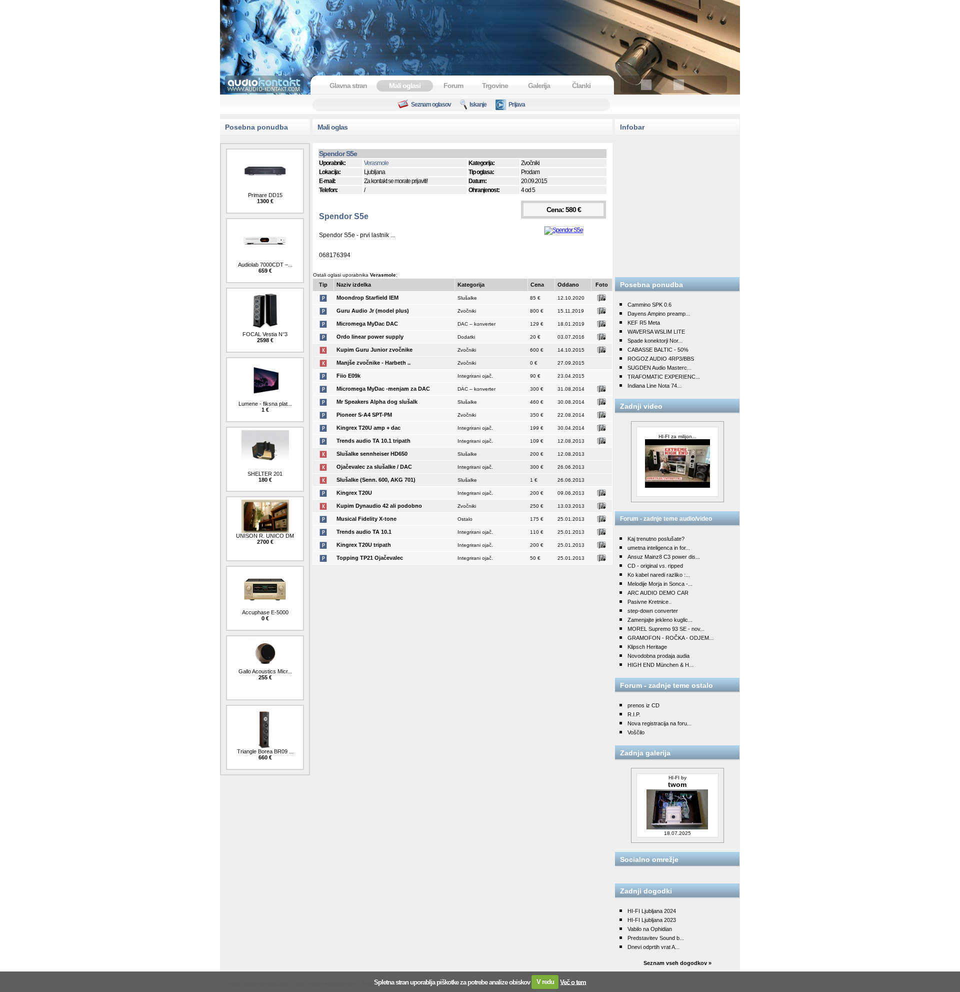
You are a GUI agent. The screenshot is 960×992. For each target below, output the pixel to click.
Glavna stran (348, 86)
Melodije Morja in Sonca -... (660, 584)
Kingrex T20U (354, 493)
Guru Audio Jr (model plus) (372, 311)
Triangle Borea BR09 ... (265, 751)
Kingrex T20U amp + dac (368, 428)
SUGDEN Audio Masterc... (660, 368)
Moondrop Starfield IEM (367, 298)
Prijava (516, 104)
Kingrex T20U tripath (363, 545)
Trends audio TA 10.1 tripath (373, 441)
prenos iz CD (644, 705)
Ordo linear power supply (370, 337)
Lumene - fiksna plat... (265, 404)
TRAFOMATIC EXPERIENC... (664, 377)
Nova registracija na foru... (660, 723)
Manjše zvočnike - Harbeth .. (373, 363)
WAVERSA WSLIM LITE (656, 332)
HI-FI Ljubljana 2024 (652, 911)
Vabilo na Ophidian (650, 929)
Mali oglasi (404, 86)
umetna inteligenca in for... (659, 548)
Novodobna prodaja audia (659, 656)
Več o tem (573, 981)
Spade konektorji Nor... (655, 341)
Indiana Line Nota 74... (655, 386)
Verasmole (376, 163)
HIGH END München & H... (661, 665)
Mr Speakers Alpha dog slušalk (377, 402)
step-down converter (653, 611)
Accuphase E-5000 (265, 612)
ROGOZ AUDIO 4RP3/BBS (661, 359)
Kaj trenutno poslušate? (656, 539)
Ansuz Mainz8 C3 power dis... (664, 557)
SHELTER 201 (265, 474)
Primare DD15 (265, 195)
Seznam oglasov (431, 104)
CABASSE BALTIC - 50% (658, 350)
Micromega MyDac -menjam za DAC (383, 389)
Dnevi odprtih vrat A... (654, 947)
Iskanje (478, 104)
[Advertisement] (480, 32)
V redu (545, 981)
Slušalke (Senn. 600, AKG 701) (376, 480)
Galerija (539, 86)
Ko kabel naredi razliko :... (659, 575)
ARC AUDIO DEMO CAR (658, 593)
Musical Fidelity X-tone (366, 519)
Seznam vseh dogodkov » (678, 963)
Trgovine (495, 86)
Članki (581, 86)
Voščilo (636, 732)
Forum (453, 86)
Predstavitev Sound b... (656, 938)
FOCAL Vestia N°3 (265, 334)
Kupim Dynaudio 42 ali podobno (379, 506)
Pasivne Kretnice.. (650, 602)
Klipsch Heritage (647, 647)
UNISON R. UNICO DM (265, 536)
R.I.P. (634, 714)
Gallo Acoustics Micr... (265, 671)
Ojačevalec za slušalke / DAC (374, 467)
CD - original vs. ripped (655, 566)
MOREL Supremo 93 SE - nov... (666, 629)
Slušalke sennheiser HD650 (372, 454)
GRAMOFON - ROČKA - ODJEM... (671, 638)
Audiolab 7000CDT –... (265, 265)
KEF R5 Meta (644, 323)
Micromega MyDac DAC (367, 324)
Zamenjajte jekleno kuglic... (660, 620)
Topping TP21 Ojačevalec (369, 558)
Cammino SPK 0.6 (650, 305)
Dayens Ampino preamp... (659, 314)
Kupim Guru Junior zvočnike (374, 350)
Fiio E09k (348, 376)
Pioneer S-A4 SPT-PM (364, 415)
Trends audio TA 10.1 (364, 532)
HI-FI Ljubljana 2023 (652, 920)
